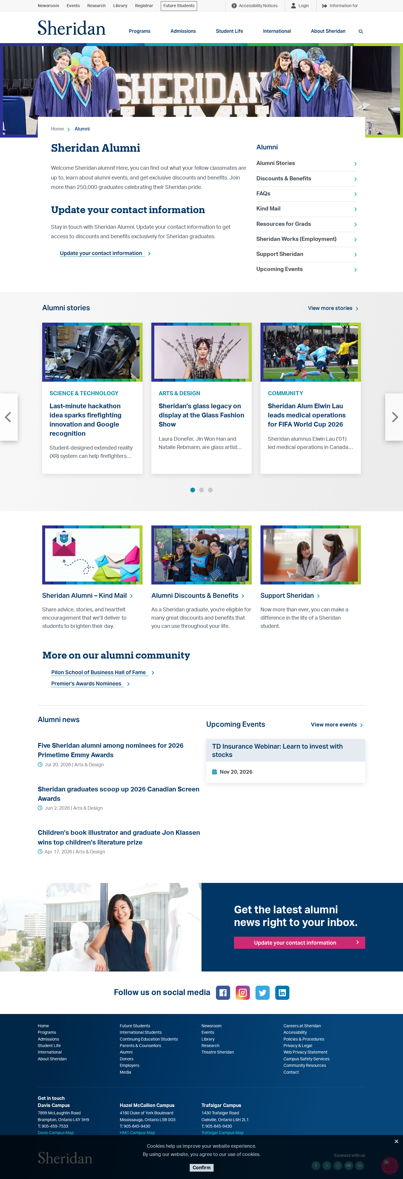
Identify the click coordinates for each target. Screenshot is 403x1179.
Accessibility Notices (258, 6)
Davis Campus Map (56, 1133)
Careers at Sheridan (302, 1026)
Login (304, 6)
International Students (141, 1033)
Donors (126, 1059)
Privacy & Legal (298, 1046)
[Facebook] (223, 993)
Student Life (49, 1046)
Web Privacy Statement (305, 1052)
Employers (129, 1066)
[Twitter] (262, 993)
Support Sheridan (279, 254)
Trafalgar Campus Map (223, 1133)
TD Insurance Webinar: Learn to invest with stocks (277, 750)
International (50, 1052)
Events (73, 6)
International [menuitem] (277, 31)
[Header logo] (72, 27)
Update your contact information (101, 253)
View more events (334, 725)
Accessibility (295, 1033)
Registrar (144, 6)
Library (120, 6)
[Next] (394, 417)
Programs (47, 1033)
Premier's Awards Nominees (86, 683)
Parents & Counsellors (140, 1046)
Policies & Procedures (304, 1039)
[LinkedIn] (282, 993)
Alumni (82, 129)
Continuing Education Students (149, 1039)
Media (125, 1072)
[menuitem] (306, 163)
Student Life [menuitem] (229, 31)
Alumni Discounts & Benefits (194, 595)
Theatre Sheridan (218, 1052)
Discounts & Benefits (283, 179)
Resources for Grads (283, 224)
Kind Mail (268, 209)
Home (57, 129)
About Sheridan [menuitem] (328, 31)
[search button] (360, 31)
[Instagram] (243, 993)
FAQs (263, 194)
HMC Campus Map (137, 1133)
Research (96, 6)
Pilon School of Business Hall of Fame (98, 672)
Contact (291, 1072)
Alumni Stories (275, 163)
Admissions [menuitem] (183, 31)
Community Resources (305, 1066)
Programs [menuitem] (139, 31)
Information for (344, 6)
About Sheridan (52, 1059)
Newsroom (48, 6)
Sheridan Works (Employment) (296, 239)
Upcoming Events (279, 269)
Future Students (178, 6)
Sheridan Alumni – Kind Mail (84, 595)
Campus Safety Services (307, 1059)
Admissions (48, 1039)
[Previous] (9, 417)
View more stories (330, 308)
